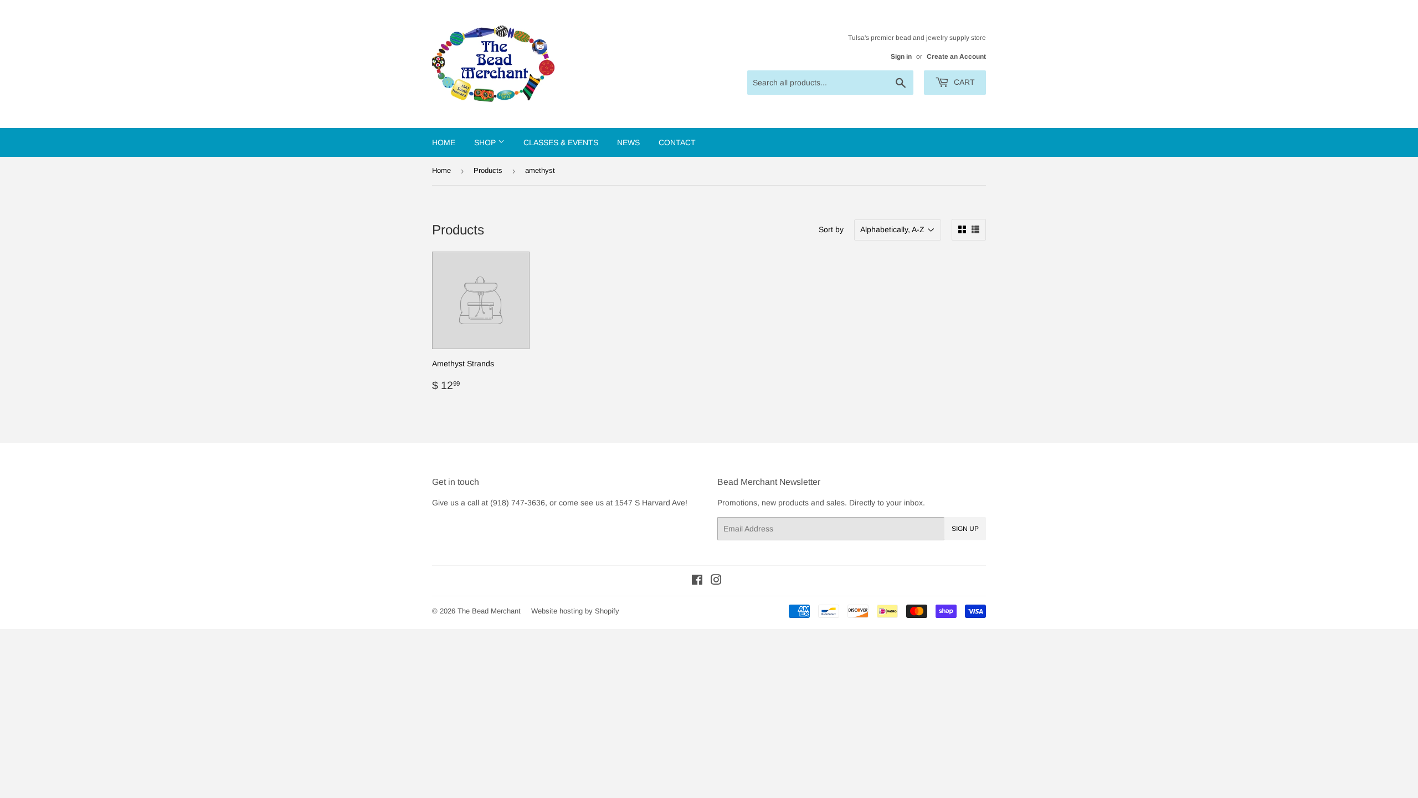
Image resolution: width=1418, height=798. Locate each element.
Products (488, 170)
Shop (486, 142)
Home (443, 142)
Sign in (901, 56)
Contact (677, 142)
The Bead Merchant (489, 611)
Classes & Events (560, 142)
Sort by (831, 229)
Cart (963, 82)
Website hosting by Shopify (575, 611)
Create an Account (956, 56)
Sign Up (965, 529)
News (628, 142)
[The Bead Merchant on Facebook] (697, 581)
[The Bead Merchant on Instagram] (716, 581)
